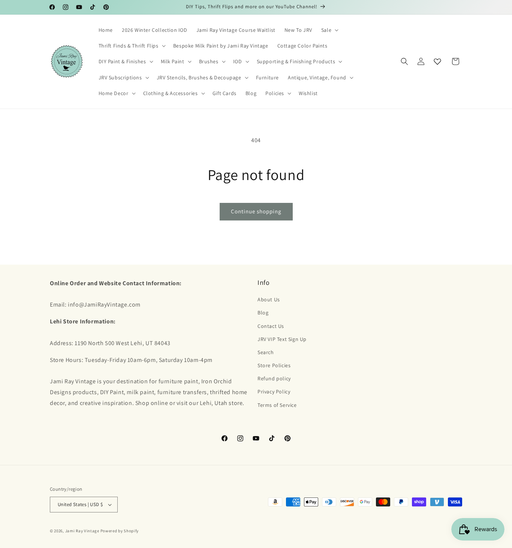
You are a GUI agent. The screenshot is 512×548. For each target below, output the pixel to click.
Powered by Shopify (119, 530)
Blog (262, 312)
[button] (329, 30)
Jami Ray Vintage (82, 530)
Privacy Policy (273, 391)
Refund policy (274, 378)
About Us (268, 299)
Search (265, 352)
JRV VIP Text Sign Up (282, 339)
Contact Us (270, 326)
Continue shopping (256, 211)
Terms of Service (277, 405)
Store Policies (273, 365)
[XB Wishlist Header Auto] (437, 61)
